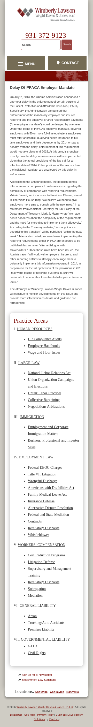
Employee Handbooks (44, 346)
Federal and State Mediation (48, 514)
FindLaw (54, 719)
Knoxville (41, 691)
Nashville (72, 691)
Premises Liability (41, 629)
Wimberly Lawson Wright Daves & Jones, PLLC (45, 707)
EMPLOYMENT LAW (36, 457)
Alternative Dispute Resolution (50, 508)
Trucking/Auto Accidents (46, 622)
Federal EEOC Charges (45, 467)
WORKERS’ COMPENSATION (41, 545)
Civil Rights (36, 653)
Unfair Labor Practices (44, 393)
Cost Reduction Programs (46, 555)
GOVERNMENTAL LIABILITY (45, 639)
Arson (32, 616)
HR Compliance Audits (44, 339)
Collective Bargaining (44, 400)
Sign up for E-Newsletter (37, 674)
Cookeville (57, 691)
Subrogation (37, 589)
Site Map (29, 714)
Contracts (35, 521)
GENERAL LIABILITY (38, 605)
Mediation (35, 595)
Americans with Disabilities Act (51, 488)
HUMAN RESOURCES (34, 329)
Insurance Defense (41, 501)
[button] (26, 64)
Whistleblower (38, 535)
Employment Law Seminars (39, 679)
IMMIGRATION (32, 417)
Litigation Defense (41, 562)
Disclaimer (16, 714)
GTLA (33, 646)
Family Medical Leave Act (47, 494)
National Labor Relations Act (49, 373)
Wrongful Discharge (42, 481)
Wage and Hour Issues (44, 352)
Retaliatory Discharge (43, 528)
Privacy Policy (45, 714)
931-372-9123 (45, 35)
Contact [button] (70, 63)
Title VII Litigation (42, 474)
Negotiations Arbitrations (46, 406)
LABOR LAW (29, 363)
